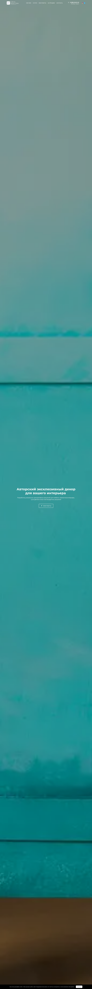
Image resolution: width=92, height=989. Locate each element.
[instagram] (82, 3)
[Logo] (13, 3)
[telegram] (84, 3)
